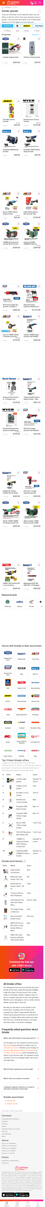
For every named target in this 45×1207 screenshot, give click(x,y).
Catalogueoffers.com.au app (11, 1129)
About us (4, 1131)
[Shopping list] (35, 3)
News (3, 1136)
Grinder (8, 1045)
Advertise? (5, 1121)
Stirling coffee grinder (27, 1050)
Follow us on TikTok (8, 1153)
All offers (8, 7)
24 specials (6, 35)
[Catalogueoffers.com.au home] (13, 3)
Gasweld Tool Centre (11, 1048)
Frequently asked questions (10, 1119)
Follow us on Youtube (8, 1151)
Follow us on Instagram (9, 1148)
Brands (4, 1126)
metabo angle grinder (11, 1050)
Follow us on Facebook (9, 1146)
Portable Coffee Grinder (12, 1053)
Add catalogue (6, 1134)
